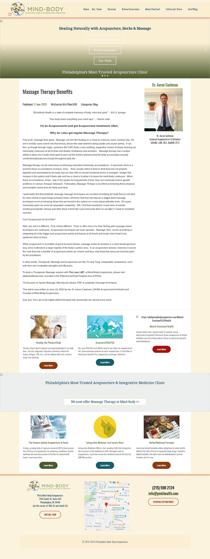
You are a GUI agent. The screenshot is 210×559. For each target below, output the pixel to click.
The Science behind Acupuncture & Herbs (48, 442)
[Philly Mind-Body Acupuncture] (37, 8)
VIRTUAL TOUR (50, 514)
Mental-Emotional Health (162, 326)
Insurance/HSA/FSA (105, 342)
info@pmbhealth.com (163, 493)
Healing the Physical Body (48, 342)
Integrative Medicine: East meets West (105, 442)
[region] (105, 48)
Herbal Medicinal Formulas (161, 442)
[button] (4, 49)
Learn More (48, 365)
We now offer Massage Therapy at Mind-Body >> (105, 402)
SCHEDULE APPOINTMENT (163, 501)
